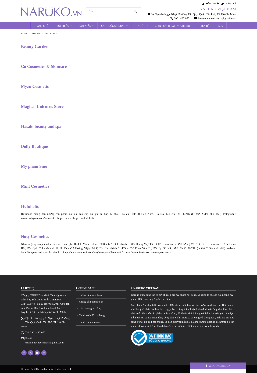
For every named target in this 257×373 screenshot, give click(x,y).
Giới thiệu (62, 26)
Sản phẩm (85, 26)
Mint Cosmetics (35, 186)
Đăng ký (231, 3)
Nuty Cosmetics (35, 236)
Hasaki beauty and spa (41, 126)
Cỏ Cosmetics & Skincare (44, 66)
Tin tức (140, 26)
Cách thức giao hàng (90, 308)
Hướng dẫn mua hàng (90, 295)
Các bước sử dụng (113, 26)
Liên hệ (204, 26)
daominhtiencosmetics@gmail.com (44, 342)
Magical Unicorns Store (42, 106)
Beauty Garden (34, 46)
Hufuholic (30, 206)
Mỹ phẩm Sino (34, 166)
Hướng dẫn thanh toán (91, 301)
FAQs (220, 26)
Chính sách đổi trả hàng (92, 315)
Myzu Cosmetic (35, 86)
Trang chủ (41, 26)
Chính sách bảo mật (89, 322)
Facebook (24, 353)
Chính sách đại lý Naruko (172, 26)
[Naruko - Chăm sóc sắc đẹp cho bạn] (51, 11)
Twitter (30, 353)
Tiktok (44, 353)
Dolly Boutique (34, 146)
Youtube (37, 353)
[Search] (135, 11)
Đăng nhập (212, 3)
